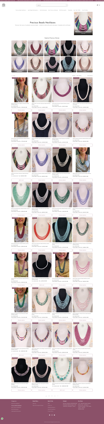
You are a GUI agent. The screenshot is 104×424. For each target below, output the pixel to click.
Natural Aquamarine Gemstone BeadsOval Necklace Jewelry (61, 314)
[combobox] (52, 5)
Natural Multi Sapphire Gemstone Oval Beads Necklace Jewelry (62, 349)
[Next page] (58, 396)
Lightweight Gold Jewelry (16, 411)
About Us (34, 403)
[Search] (66, 5)
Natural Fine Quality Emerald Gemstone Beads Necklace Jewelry (19, 314)
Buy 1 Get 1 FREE (77, 10)
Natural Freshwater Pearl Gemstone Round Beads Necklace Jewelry (40, 209)
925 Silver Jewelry (62, 10)
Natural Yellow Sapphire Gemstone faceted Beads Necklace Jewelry (81, 384)
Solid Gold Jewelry (15, 409)
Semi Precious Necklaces (16, 407)
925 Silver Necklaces (15, 403)
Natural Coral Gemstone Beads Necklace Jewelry (40, 243)
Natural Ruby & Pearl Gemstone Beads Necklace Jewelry (20, 279)
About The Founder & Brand (38, 405)
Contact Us (50, 405)
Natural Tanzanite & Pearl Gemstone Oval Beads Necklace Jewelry (60, 139)
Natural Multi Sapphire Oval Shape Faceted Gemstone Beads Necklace (41, 349)
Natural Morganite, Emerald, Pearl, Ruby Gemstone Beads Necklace (82, 314)
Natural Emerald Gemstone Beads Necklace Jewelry (20, 208)
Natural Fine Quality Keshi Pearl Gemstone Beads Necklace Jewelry (61, 174)
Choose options (21, 110)
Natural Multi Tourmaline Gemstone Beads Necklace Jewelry (41, 104)
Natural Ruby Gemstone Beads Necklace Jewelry (60, 103)
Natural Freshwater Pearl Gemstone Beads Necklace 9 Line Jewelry (82, 104)
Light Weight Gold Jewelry (33, 10)
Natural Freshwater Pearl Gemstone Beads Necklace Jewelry (41, 139)
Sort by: (74, 75)
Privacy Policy (50, 411)
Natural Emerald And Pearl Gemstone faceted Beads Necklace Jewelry (82, 244)
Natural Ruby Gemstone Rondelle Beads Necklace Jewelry (82, 349)
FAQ (48, 403)
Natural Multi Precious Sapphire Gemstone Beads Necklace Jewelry (20, 104)
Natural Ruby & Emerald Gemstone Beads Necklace (20, 138)
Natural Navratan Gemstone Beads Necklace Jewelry (82, 138)
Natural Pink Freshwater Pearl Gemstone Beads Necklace (19, 384)
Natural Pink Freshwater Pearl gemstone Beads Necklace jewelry (40, 384)
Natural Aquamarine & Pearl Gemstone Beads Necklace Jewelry (62, 244)
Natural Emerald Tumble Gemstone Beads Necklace (61, 278)
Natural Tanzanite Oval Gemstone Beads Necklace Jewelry (82, 209)
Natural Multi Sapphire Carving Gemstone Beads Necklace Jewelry (20, 349)
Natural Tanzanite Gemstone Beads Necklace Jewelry (41, 173)
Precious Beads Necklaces (21, 10)
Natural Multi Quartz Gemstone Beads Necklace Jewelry (19, 174)
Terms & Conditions (51, 409)
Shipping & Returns (51, 407)
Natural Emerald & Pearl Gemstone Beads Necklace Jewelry (41, 314)
